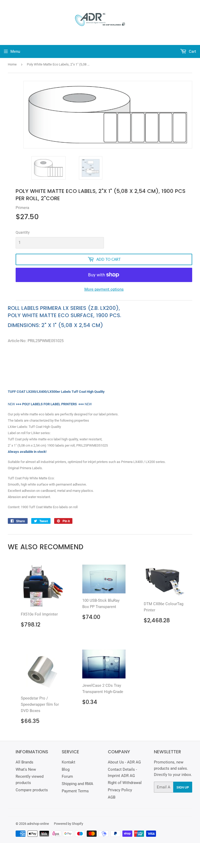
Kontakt (68, 762)
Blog (66, 769)
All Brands (24, 762)
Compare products (32, 790)
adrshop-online (38, 824)
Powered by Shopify (68, 824)
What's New (26, 769)
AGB (111, 797)
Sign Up (183, 787)
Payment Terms (75, 791)
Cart (192, 51)
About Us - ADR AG (124, 762)
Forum (67, 776)
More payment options (104, 289)
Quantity (23, 232)
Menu (15, 51)
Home (12, 64)
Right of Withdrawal (125, 782)
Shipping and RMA (77, 783)
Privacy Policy (120, 790)
